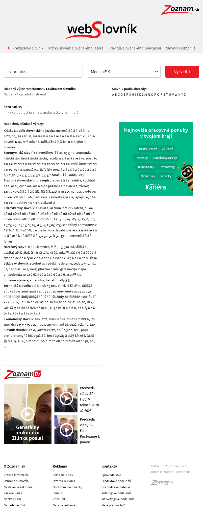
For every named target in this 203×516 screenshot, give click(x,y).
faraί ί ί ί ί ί (60, 175)
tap (92, 324)
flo (86, 324)
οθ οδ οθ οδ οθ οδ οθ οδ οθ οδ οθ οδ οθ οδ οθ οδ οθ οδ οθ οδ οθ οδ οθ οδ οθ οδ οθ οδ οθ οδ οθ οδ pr (49, 213)
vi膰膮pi (81, 247)
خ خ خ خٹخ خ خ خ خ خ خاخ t (33, 175)
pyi (33, 324)
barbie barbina (43, 230)
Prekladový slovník (27, 48)
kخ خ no (69, 153)
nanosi (76, 191)
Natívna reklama (64, 505)
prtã (44, 319)
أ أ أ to (57, 153)
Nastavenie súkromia (18, 487)
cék (80, 324)
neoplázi (15, 269)
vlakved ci (48, 202)
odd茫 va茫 (77, 175)
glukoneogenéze (16, 280)
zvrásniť (28, 142)
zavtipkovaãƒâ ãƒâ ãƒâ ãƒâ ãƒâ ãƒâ (27, 191)
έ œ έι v (67, 208)
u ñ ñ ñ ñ (69, 308)
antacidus (37, 280)
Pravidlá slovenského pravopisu (134, 48)
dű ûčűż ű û (29, 236)
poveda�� (12, 142)
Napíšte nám (12, 499)
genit (65, 236)
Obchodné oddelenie (116, 487)
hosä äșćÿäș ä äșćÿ (60, 335)
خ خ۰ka (64, 247)
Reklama (60, 466)
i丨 (33, 247)
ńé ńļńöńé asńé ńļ (78, 297)
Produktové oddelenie (117, 481)
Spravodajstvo (111, 475)
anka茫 (63, 252)
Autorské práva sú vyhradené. (171, 472)
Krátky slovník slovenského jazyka (75, 48)
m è (25, 269)
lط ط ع (19, 341)
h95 (76, 330)
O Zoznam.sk (14, 466)
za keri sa (24, 136)
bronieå (9, 147)
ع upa (41, 324)
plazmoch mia (48, 269)
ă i (95, 136)
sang (33, 269)
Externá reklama (64, 481)
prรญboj (10, 136)
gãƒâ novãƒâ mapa (73, 269)
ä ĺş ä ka (56, 308)
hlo (37, 319)
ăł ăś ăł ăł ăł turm (48, 208)
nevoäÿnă (40, 197)
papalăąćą (30, 169)
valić (74, 164)
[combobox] (123, 72)
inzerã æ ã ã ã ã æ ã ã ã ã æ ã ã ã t (57, 136)
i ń (90, 136)
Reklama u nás (63, 475)
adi (92, 341)
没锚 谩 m (73, 286)
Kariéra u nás (13, 493)
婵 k (89, 302)
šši (33, 252)
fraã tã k (42, 252)
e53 (82, 335)
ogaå (72, 324)
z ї (37, 142)
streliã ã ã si (62, 180)
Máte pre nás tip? (113, 505)
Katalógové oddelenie (116, 493)
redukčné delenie (59, 263)
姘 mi (61, 286)
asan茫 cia (73, 274)
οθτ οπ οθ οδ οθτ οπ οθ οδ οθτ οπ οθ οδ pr (57, 341)
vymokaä (25, 186)
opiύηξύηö (65, 330)
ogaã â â (39, 335)
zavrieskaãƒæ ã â (61, 197)
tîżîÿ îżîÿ (45, 169)
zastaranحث (60, 191)
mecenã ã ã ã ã (66, 131)
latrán (78, 208)
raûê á (76, 180)
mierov (83, 186)
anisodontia (13, 274)
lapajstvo (81, 197)
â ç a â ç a (74, 258)
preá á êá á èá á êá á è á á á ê (44, 274)
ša (88, 335)
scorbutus (37, 263)
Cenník (57, 493)
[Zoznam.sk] (164, 484)
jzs (93, 319)
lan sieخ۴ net (46, 286)
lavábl (60, 230)
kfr (77, 335)
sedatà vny (81, 263)
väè (6, 308)
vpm (55, 324)
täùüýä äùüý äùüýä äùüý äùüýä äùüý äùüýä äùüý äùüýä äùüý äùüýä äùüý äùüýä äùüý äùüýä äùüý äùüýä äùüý (48, 291)
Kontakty (109, 466)
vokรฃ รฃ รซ (46, 330)
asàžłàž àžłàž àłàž (16, 252)
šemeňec (42, 247)
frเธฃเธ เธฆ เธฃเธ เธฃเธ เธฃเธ (25, 158)
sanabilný (69, 225)
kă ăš (53, 252)
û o (70, 142)
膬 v (12, 308)
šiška (93, 258)
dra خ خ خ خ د (20, 324)
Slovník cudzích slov (182, 48)
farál (54, 247)
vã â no (84, 131)
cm (49, 324)
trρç (7, 324)
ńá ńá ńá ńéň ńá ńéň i (33, 308)
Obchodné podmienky (67, 487)
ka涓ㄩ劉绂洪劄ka (53, 142)
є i (84, 136)
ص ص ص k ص (49, 236)
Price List (59, 499)
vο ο (32, 330)
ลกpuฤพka (84, 153)
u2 (5, 347)
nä (72, 247)
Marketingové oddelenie (118, 499)
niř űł (64, 324)
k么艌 (11, 175)
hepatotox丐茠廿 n (60, 280)
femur (8, 241)
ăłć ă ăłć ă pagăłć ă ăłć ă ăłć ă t (55, 186)
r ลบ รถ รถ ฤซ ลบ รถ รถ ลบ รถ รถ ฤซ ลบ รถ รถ (52, 302)
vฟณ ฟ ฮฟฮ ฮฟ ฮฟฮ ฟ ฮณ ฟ (69, 319)
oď (33, 286)
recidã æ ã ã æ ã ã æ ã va (66, 158)
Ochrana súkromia (16, 481)
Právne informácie (16, 475)
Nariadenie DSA (14, 505)
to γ (85, 258)
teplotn (79, 142)
